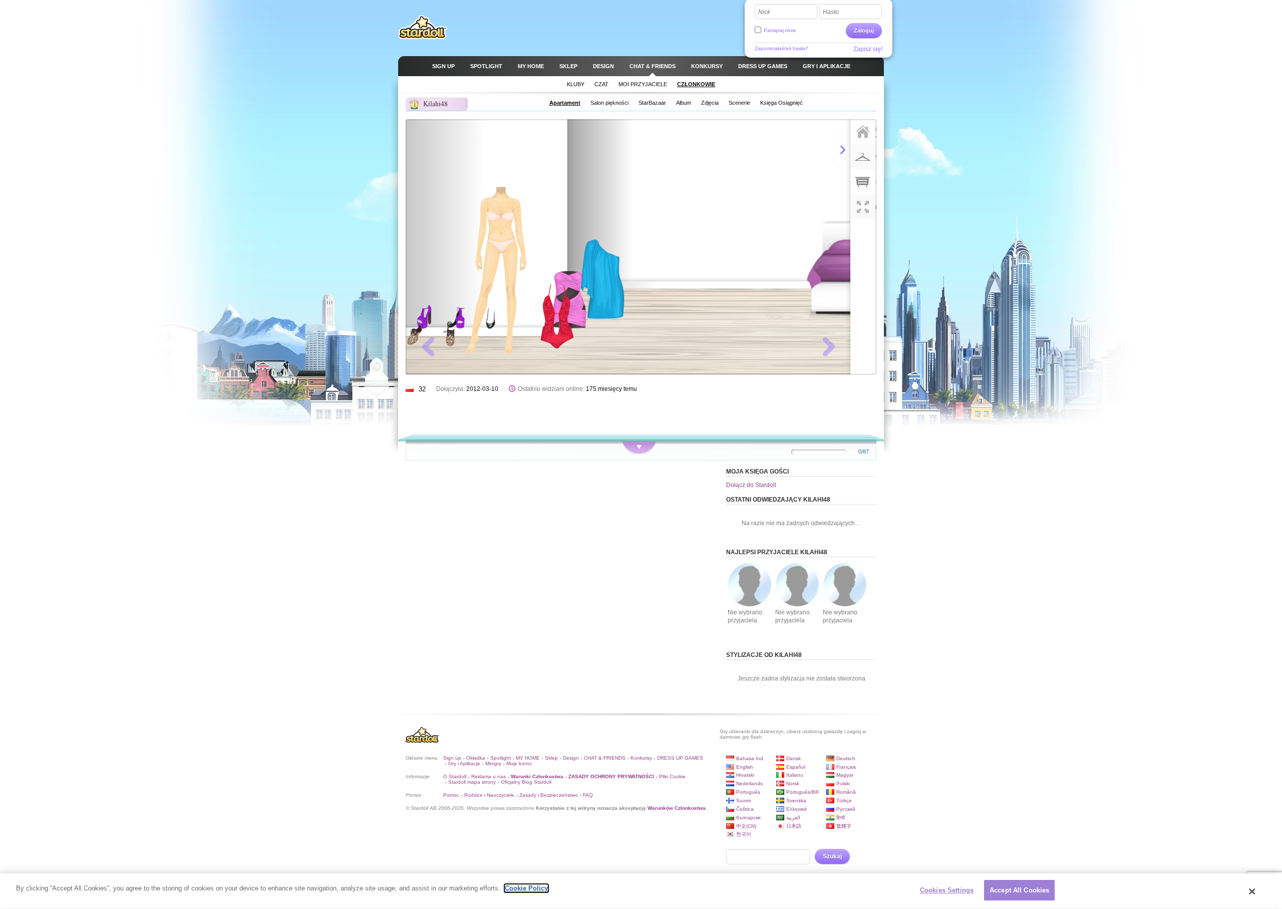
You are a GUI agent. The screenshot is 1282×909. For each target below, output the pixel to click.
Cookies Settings (947, 890)
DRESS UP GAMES (680, 758)
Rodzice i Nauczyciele (489, 795)
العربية (793, 817)
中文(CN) (746, 826)
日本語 (793, 826)
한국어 (743, 834)
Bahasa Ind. (750, 758)
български (748, 817)
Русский (845, 809)
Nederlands (749, 783)
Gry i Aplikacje (464, 763)
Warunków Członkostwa (677, 808)
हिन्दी (840, 817)
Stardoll (422, 27)
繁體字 (843, 826)
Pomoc (451, 795)
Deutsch (845, 758)
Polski (843, 783)
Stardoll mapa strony (472, 782)
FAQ (588, 795)
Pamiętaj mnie (780, 30)
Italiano (794, 775)
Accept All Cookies (1019, 890)
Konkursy (641, 758)
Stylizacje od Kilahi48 (764, 654)
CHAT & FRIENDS (604, 758)
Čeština (745, 809)
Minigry (493, 763)
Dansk (793, 758)
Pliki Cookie (672, 776)
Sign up (452, 758)
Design (571, 758)
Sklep (551, 758)
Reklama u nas (488, 776)
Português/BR (802, 792)
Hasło (831, 12)
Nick (764, 12)
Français (846, 767)
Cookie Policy (526, 888)
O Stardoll (454, 776)
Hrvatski (745, 775)
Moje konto (519, 763)
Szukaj (832, 856)
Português (748, 792)
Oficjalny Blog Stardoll (526, 782)
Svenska (796, 800)
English (744, 767)
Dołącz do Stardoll (751, 485)
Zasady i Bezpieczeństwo (548, 795)
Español (795, 767)
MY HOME (528, 758)
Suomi (743, 800)
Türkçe (844, 800)
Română (846, 792)
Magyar (844, 775)
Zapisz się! (867, 49)
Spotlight (500, 758)
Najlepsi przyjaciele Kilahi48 (776, 552)
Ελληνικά (796, 809)
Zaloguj (864, 31)
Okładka (475, 758)
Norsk (792, 783)
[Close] (1252, 891)
